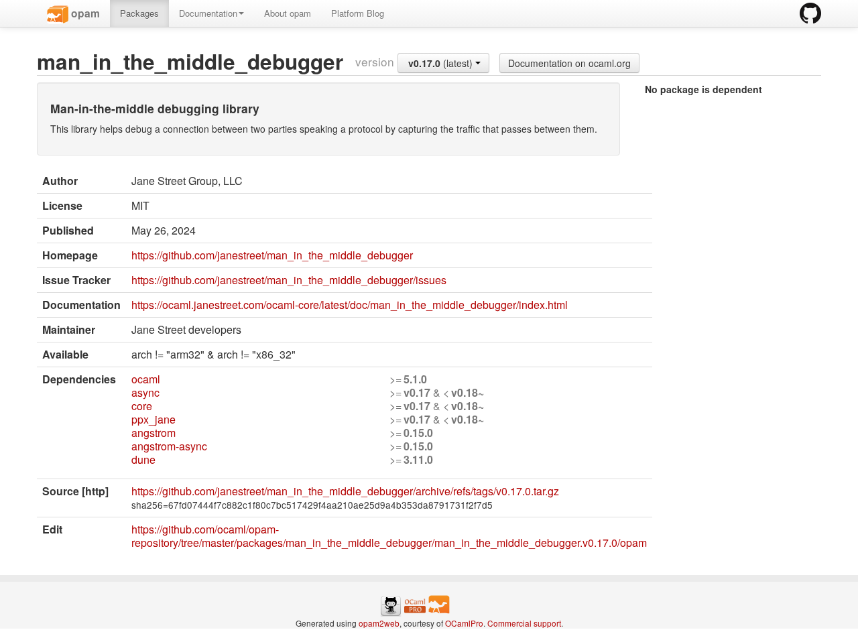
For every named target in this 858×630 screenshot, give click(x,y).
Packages (139, 13)
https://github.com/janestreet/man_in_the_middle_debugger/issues (288, 280)
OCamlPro (464, 623)
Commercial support (524, 623)
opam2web (379, 623)
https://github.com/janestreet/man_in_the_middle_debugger (272, 255)
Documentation (208, 13)
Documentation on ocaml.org (569, 63)
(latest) (441, 63)
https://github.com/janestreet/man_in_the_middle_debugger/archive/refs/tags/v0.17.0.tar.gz (345, 491)
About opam (287, 13)
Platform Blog (357, 13)
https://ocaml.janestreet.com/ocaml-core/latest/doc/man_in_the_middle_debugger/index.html (349, 304)
